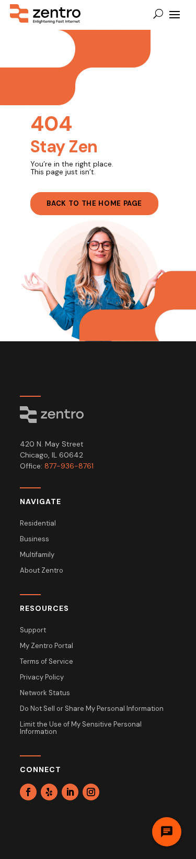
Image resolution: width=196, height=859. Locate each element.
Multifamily (37, 555)
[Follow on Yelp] (49, 792)
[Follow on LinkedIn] (70, 792)
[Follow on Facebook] (28, 792)
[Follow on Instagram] (91, 792)
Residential (38, 524)
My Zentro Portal (46, 646)
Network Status (45, 693)
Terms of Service (46, 662)
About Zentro (41, 571)
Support (33, 630)
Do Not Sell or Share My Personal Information (92, 709)
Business (34, 539)
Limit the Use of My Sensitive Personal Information (81, 728)
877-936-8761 (69, 466)
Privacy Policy (42, 678)
